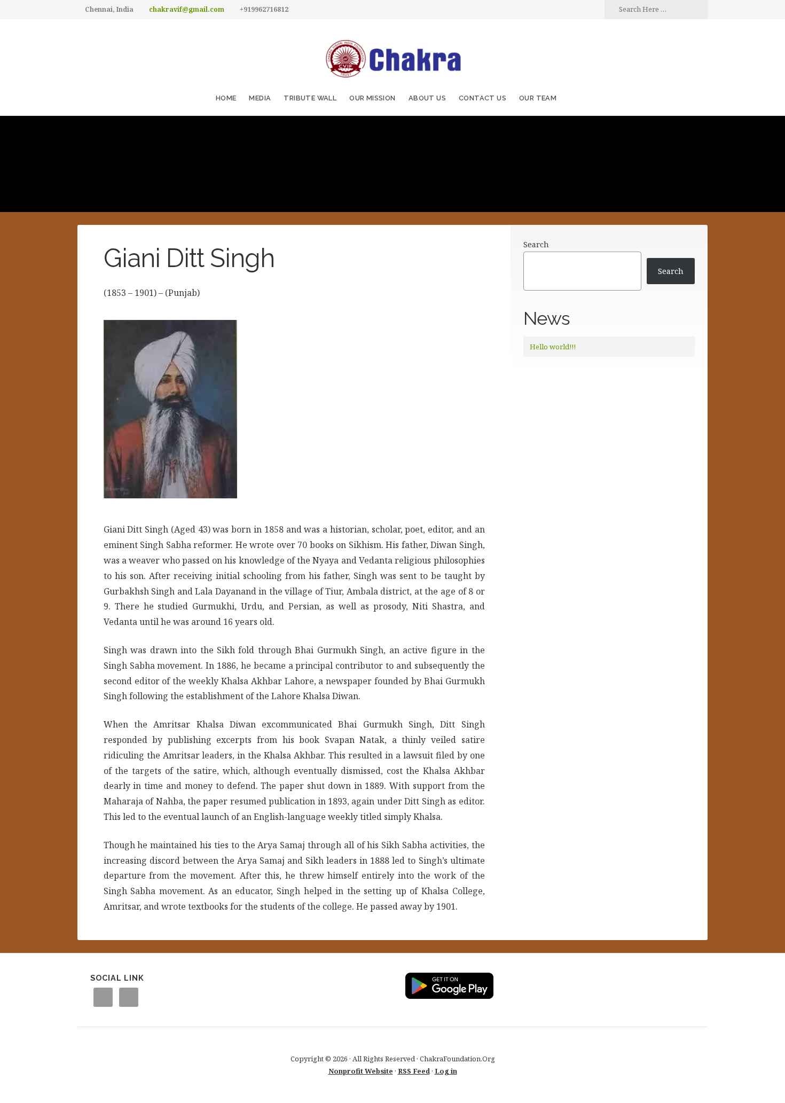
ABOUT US (427, 98)
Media (260, 98)
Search (536, 244)
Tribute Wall (310, 98)
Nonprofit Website (360, 1071)
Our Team (537, 98)
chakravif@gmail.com (186, 9)
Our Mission (372, 98)
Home (226, 98)
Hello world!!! (553, 346)
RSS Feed (414, 1071)
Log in (446, 1071)
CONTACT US (482, 98)
